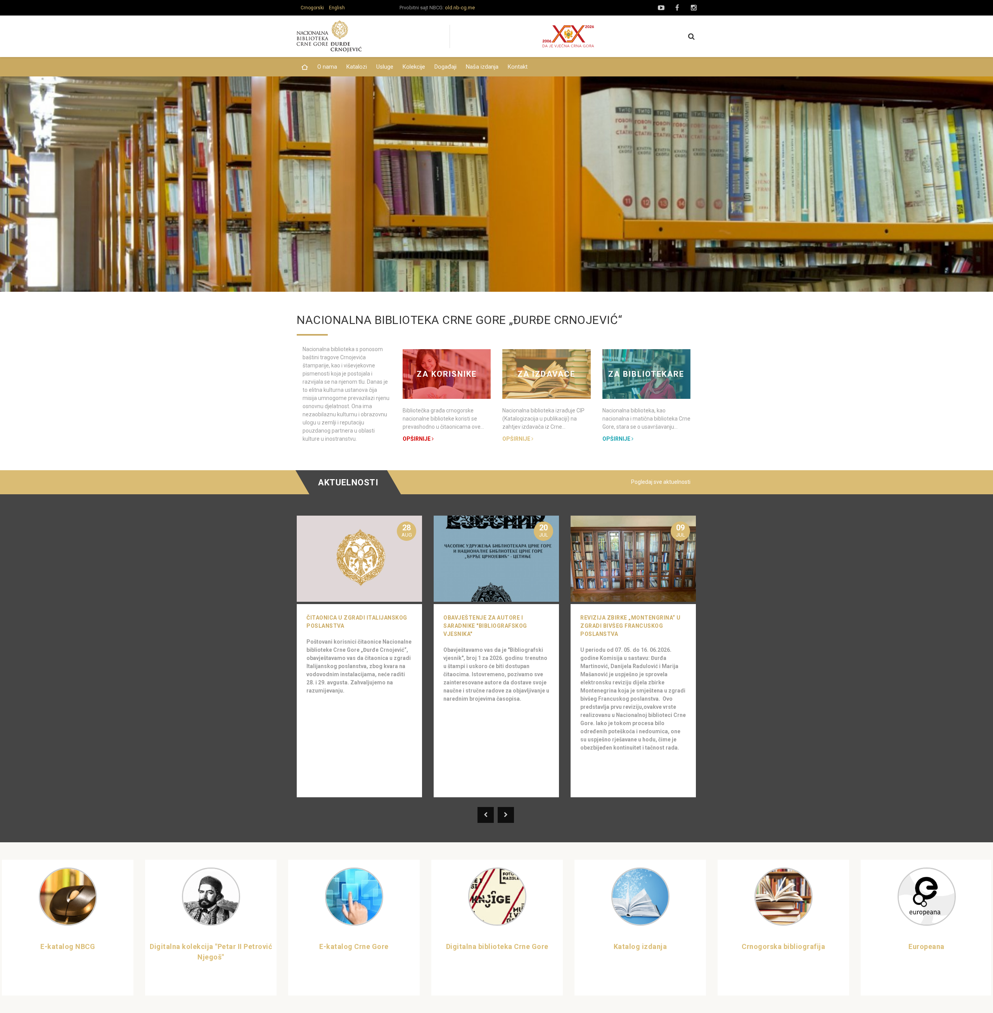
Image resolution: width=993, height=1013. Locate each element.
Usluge (384, 66)
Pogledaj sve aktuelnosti (660, 482)
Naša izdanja (482, 66)
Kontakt (518, 66)
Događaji (445, 66)
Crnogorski (312, 7)
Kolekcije (414, 66)
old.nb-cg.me (460, 7)
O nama (327, 66)
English (337, 7)
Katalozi (356, 66)
